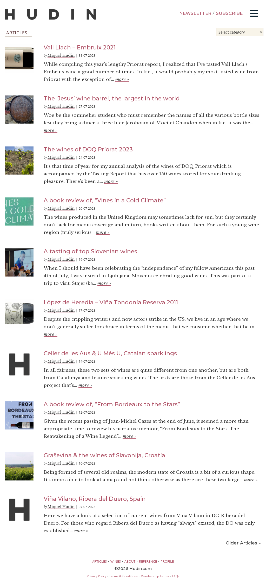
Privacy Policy (96, 576)
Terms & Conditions (123, 576)
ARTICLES (99, 561)
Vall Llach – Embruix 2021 (80, 47)
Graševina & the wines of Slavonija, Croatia (104, 455)
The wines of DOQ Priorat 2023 (88, 149)
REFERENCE (148, 561)
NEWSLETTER (195, 13)
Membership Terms (155, 576)
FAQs (175, 576)
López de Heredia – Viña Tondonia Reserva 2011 (111, 302)
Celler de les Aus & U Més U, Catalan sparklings (110, 353)
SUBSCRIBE (229, 13)
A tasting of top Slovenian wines (90, 251)
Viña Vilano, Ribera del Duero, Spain (95, 498)
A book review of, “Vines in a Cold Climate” (105, 200)
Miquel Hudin (61, 55)
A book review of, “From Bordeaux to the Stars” (112, 404)
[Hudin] (50, 19)
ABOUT (129, 561)
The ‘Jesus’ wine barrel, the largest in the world (112, 98)
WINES (115, 561)
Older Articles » (243, 543)
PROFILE (167, 561)
